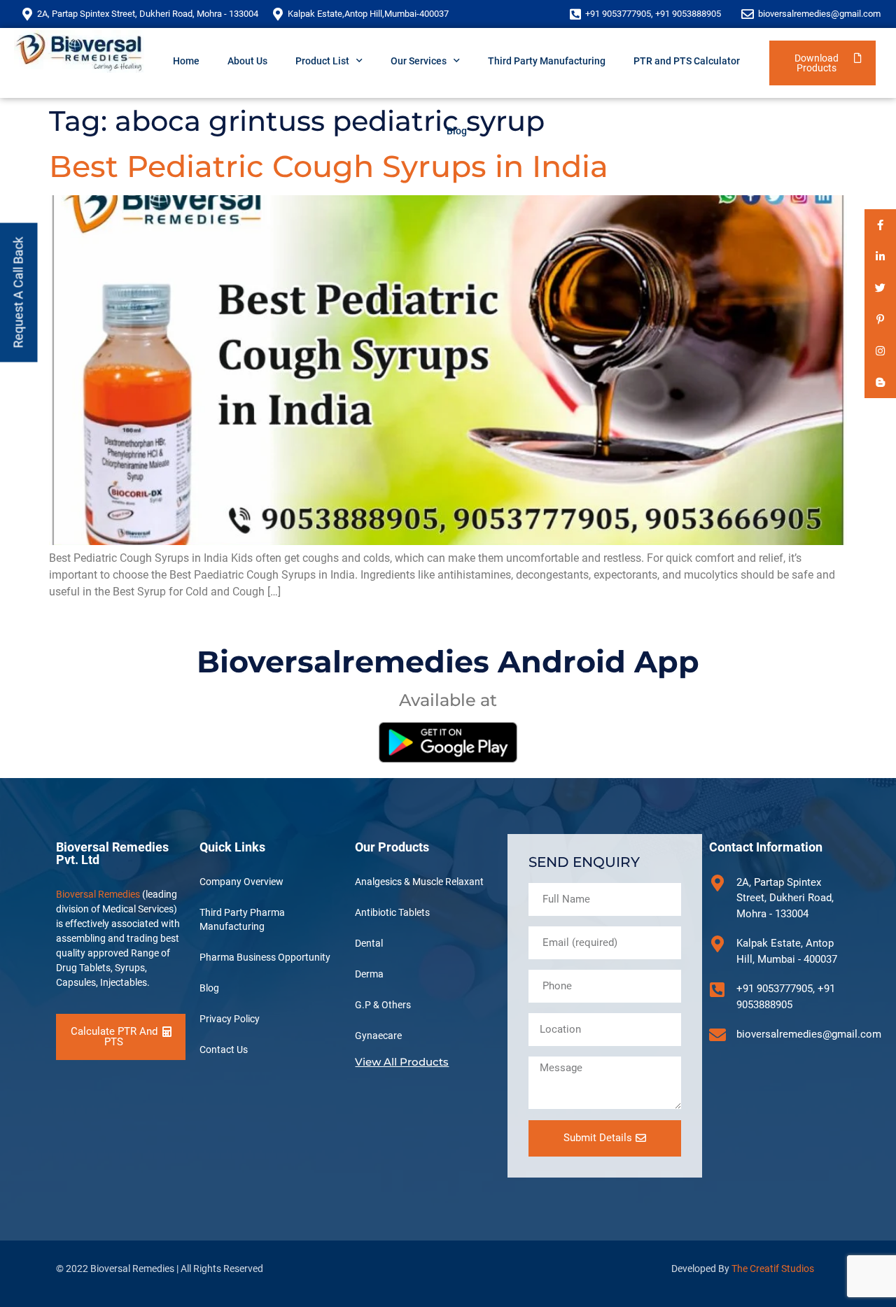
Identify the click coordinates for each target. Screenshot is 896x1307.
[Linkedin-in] (880, 256)
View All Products (402, 1061)
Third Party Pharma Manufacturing (242, 919)
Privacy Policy (230, 1018)
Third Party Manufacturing (547, 60)
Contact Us (224, 1049)
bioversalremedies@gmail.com (819, 13)
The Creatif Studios (773, 1268)
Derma (369, 974)
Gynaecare (378, 1035)
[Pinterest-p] (880, 319)
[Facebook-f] (880, 225)
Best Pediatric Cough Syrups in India (328, 166)
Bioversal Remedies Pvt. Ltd (112, 853)
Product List (322, 60)
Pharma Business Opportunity (265, 957)
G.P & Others (383, 1004)
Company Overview (242, 881)
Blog (457, 130)
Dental (369, 943)
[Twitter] (880, 288)
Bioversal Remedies (98, 894)
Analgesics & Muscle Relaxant (419, 881)
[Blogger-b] (880, 382)
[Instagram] (880, 351)
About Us (247, 60)
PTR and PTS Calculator (687, 60)
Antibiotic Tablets (392, 912)
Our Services (419, 60)
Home (186, 60)
